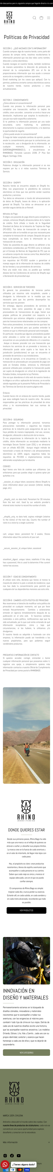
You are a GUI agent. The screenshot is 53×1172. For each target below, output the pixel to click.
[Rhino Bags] (9, 17)
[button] (34, 18)
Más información (10, 1142)
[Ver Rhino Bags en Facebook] (12, 1155)
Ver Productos (26, 910)
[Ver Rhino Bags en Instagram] (5, 1155)
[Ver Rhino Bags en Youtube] (18, 1155)
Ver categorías (26, 1052)
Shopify (39, 1164)
